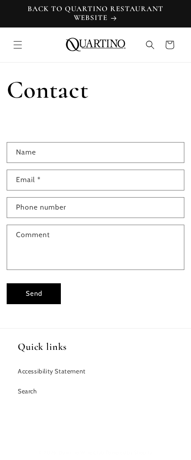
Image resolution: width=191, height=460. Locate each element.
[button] (18, 45)
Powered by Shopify (129, 452)
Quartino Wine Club (81, 452)
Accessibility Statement (52, 371)
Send (34, 293)
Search (27, 391)
